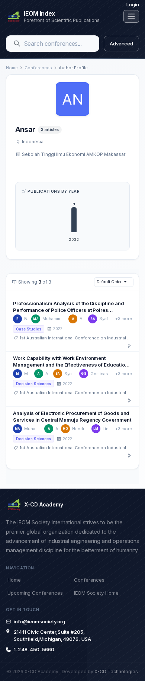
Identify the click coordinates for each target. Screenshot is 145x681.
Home (12, 67)
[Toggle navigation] (131, 16)
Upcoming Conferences (34, 593)
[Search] (17, 43)
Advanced (121, 44)
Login (132, 4)
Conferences (38, 67)
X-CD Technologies (116, 671)
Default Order (109, 281)
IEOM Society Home (96, 593)
